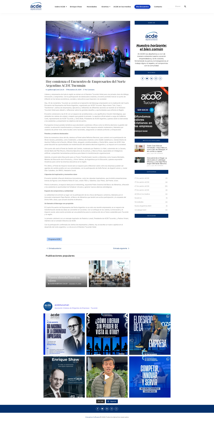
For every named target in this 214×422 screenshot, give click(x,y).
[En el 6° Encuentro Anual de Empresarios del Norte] (150, 377)
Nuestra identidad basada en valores (64, 279)
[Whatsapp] (160, 78)
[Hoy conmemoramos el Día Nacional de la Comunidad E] (64, 334)
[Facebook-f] (142, 78)
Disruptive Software (92, 417)
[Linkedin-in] (151, 78)
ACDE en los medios (122, 7)
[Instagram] (156, 78)
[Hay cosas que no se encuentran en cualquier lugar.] (107, 377)
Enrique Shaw (76, 7)
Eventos (105, 7)
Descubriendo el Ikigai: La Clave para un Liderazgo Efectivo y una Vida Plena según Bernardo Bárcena (157, 161)
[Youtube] (147, 78)
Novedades (92, 7)
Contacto (158, 7)
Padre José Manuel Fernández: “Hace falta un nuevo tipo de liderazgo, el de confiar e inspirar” (157, 148)
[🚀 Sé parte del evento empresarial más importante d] (150, 334)
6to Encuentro (142, 7)
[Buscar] (185, 6)
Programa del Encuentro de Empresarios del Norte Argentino (106, 277)
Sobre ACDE (60, 7)
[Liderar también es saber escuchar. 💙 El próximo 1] (107, 334)
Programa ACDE (54, 239)
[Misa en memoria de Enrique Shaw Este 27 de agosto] (64, 377)
